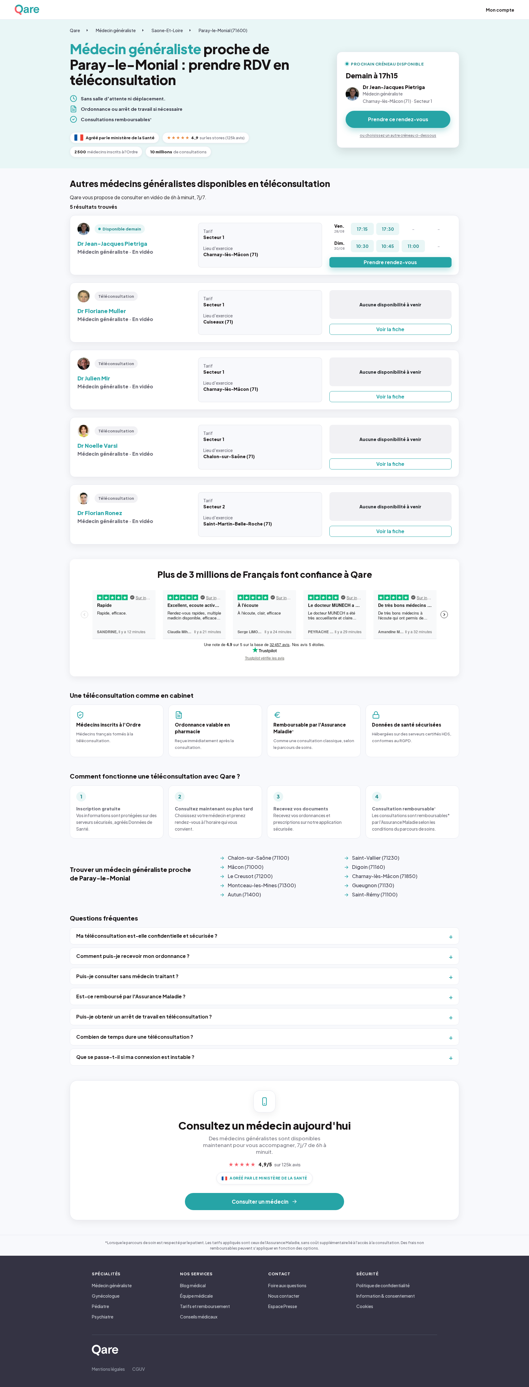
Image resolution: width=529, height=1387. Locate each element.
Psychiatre (102, 1316)
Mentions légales (108, 1369)
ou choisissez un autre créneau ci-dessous (398, 135)
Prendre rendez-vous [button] (390, 262)
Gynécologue (105, 1296)
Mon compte (500, 10)
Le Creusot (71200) (250, 876)
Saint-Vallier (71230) (375, 857)
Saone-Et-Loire (167, 30)
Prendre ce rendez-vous (398, 119)
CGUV (138, 1369)
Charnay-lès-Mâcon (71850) (384, 876)
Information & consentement (385, 1296)
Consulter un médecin (260, 1201)
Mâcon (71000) (245, 867)
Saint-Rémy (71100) (374, 894)
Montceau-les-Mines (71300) (262, 885)
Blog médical (193, 1285)
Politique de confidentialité (383, 1285)
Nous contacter (283, 1296)
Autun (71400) (244, 894)
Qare (75, 30)
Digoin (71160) (368, 867)
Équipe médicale (196, 1296)
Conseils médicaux (198, 1316)
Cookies (364, 1306)
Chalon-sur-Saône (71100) (258, 857)
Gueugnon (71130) (373, 885)
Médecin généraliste (116, 30)
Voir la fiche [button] (390, 329)
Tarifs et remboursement (205, 1306)
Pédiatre (100, 1306)
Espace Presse (282, 1306)
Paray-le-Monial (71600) (223, 30)
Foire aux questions (287, 1285)
